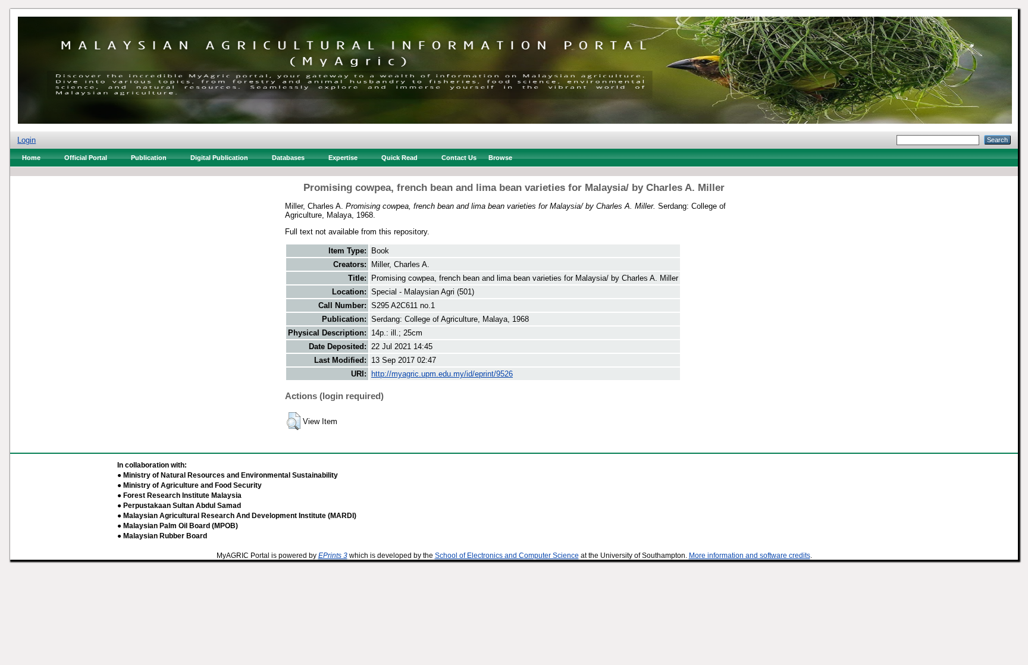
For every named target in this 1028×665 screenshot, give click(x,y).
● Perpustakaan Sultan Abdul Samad (179, 505)
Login (26, 140)
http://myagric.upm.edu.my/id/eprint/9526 (442, 373)
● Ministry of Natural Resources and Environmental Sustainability (227, 475)
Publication (149, 157)
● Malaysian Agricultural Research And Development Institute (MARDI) (236, 516)
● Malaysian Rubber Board (162, 536)
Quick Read (399, 157)
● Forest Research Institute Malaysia (179, 495)
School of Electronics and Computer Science (507, 555)
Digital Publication (219, 157)
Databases (288, 157)
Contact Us (459, 157)
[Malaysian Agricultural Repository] (515, 67)
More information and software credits (749, 555)
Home (31, 157)
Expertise (343, 157)
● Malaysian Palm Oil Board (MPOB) (177, 526)
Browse (500, 157)
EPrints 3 (332, 555)
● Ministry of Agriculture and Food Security (189, 485)
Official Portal (85, 157)
